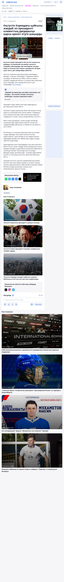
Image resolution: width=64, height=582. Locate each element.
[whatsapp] (6, 179)
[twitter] (19, 179)
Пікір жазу (38, 304)
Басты (5, 17)
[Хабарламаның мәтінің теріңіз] (23, 300)
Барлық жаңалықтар (14, 17)
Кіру (41, 295)
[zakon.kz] (11, 2)
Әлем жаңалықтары (26, 17)
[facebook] (13, 179)
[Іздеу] (61, 2)
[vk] (16, 179)
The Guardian (16, 84)
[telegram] (9, 179)
